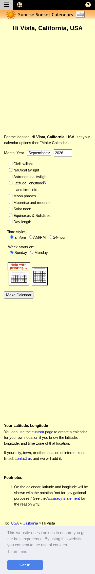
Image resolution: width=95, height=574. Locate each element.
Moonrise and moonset (31, 202)
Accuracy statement (63, 498)
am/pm (20, 237)
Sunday (20, 252)
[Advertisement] (47, 82)
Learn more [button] (18, 552)
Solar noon (21, 209)
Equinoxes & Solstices (31, 215)
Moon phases (24, 196)
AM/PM (39, 237)
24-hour (59, 237)
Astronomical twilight (29, 177)
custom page (42, 432)
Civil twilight (22, 164)
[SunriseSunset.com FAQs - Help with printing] (26, 273)
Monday (41, 252)
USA (14, 523)
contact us (23, 458)
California (30, 523)
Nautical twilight (25, 170)
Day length (21, 222)
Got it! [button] (25, 565)
